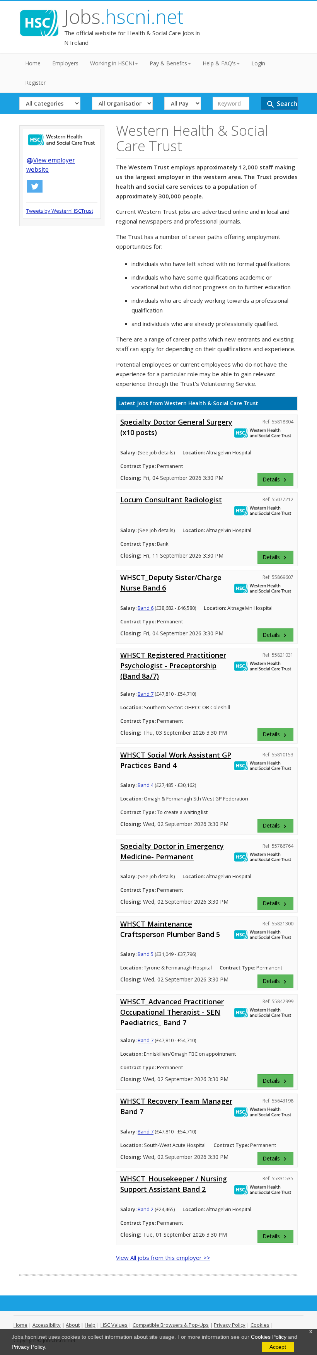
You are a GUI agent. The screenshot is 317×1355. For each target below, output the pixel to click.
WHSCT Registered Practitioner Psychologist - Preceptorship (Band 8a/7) (173, 665)
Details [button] (275, 479)
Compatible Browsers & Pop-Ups (171, 1324)
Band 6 (145, 607)
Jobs (124, 16)
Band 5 (145, 954)
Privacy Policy (28, 1347)
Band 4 (145, 785)
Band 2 (145, 1209)
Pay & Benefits (168, 63)
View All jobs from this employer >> (163, 1257)
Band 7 (145, 693)
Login (258, 63)
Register (35, 82)
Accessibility (46, 1324)
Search (281, 104)
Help (90, 1324)
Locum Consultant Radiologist (171, 499)
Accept (277, 1347)
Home (33, 63)
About (73, 1324)
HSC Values (114, 1324)
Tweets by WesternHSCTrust (59, 210)
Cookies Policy (268, 1337)
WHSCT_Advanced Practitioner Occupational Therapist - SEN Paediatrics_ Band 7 (172, 1012)
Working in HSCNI (112, 63)
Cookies (260, 1324)
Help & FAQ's (219, 63)
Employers (65, 63)
